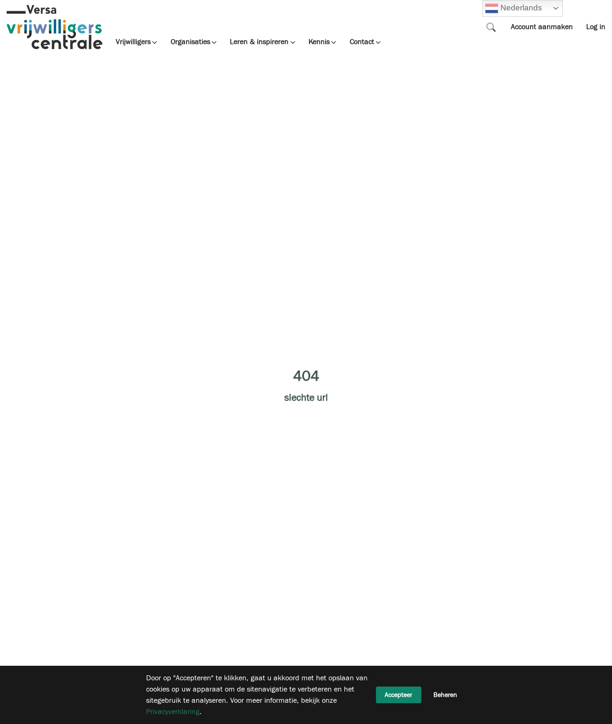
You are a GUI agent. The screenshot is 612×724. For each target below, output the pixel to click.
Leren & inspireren (259, 42)
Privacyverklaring (172, 711)
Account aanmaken (542, 26)
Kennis (319, 42)
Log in (595, 26)
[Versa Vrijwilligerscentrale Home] (54, 27)
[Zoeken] (491, 27)
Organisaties (190, 42)
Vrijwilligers (133, 42)
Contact (362, 42)
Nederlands (520, 7)
